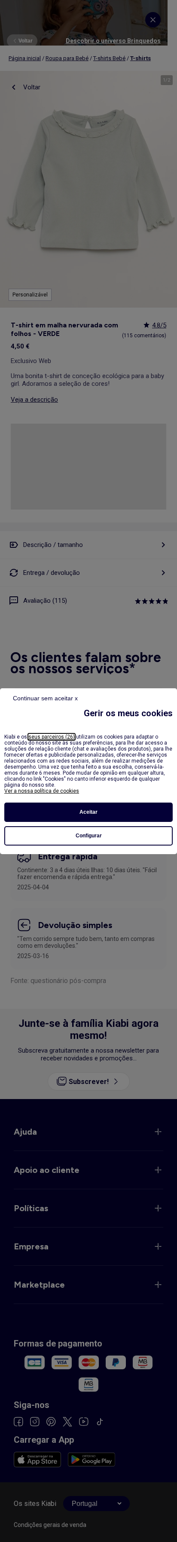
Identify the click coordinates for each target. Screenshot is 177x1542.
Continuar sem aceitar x (45, 698)
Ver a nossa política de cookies (41, 791)
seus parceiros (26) (51, 737)
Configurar (89, 836)
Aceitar (88, 812)
